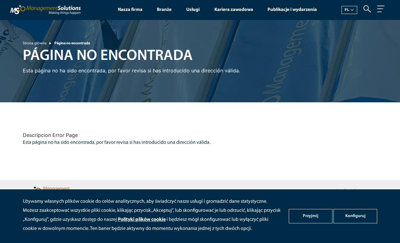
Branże (164, 9)
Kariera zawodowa (233, 9)
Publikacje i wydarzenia (292, 9)
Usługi (193, 9)
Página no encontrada (72, 43)
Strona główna (35, 43)
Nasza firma (130, 9)
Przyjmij (310, 216)
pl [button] (347, 10)
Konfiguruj (355, 216)
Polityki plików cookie (142, 219)
